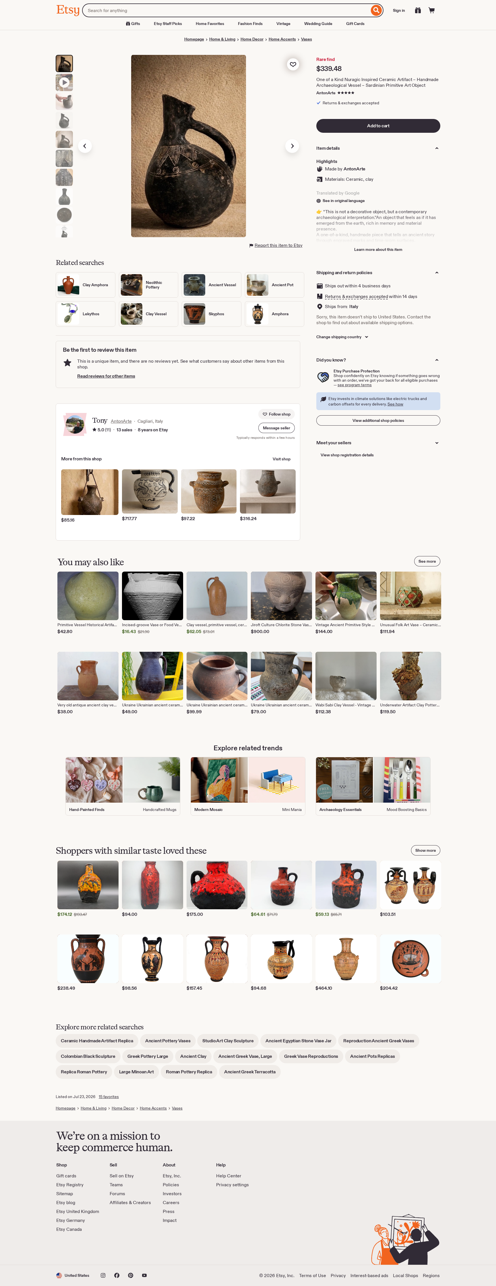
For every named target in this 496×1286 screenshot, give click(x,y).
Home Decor (252, 39)
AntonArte (326, 93)
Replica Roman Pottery (86, 1074)
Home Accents (282, 39)
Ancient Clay (196, 1058)
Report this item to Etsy (279, 245)
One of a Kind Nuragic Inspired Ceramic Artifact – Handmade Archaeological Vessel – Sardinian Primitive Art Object (377, 82)
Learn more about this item (378, 249)
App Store (75, 1248)
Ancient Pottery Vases (170, 1043)
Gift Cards (355, 23)
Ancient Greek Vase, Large (247, 1058)
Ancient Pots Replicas (375, 1058)
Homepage (194, 39)
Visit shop (281, 459)
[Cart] (432, 10)
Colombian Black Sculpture (91, 1058)
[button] (276, 428)
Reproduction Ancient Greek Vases (381, 1043)
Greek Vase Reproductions (313, 1058)
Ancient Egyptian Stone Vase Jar (301, 1043)
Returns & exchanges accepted (356, 296)
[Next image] (292, 146)
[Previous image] (85, 146)
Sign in (399, 10)
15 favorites (109, 1096)
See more (427, 561)
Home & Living (222, 39)
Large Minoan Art (139, 1074)
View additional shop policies (378, 420)
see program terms (355, 384)
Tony (99, 420)
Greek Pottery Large (150, 1058)
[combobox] (225, 10)
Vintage (283, 23)
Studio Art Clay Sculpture (230, 1043)
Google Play (119, 1248)
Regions (431, 1275)
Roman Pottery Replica (191, 1074)
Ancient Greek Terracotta (252, 1074)
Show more (425, 850)
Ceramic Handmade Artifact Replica (99, 1043)
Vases (306, 39)
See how (395, 404)
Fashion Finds (250, 23)
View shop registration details (347, 455)
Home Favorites (210, 23)
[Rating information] (94, 430)
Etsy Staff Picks (168, 23)
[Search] (376, 10)
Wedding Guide (318, 23)
